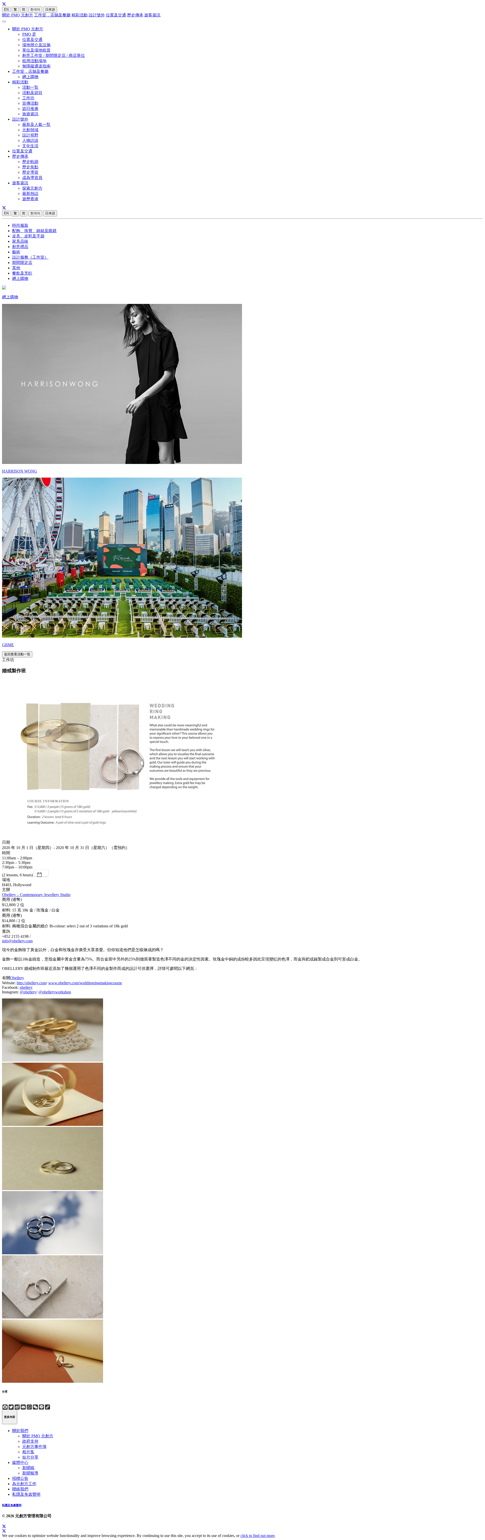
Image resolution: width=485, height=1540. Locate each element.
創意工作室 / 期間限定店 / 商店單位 (53, 55)
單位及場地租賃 (36, 50)
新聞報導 (30, 1473)
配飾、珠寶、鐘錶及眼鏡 (34, 231)
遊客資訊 (152, 15)
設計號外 (97, 15)
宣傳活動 (30, 103)
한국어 (35, 9)
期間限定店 (22, 262)
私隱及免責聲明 (26, 1494)
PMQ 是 (29, 34)
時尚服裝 (20, 225)
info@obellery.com (17, 941)
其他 (16, 268)
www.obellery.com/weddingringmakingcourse (85, 983)
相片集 (28, 1452)
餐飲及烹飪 (22, 273)
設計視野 (30, 135)
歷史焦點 (30, 167)
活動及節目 (32, 93)
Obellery (17, 978)
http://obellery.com (31, 983)
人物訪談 (30, 140)
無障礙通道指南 (36, 66)
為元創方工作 (24, 1484)
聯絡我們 (20, 1489)
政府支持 (30, 1441)
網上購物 (30, 77)
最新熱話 (30, 193)
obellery (26, 987)
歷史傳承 (135, 15)
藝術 (16, 252)
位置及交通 (116, 15)
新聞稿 (28, 1468)
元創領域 (30, 130)
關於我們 (20, 1431)
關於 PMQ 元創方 (17, 15)
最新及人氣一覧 (36, 124)
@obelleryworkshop (54, 992)
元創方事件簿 (34, 1446)
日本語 (50, 9)
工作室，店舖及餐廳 (52, 15)
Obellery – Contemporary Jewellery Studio (36, 894)
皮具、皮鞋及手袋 (28, 236)
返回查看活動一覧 (17, 654)
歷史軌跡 (30, 162)
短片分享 (30, 1457)
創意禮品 (20, 246)
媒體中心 (20, 1462)
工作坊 (28, 98)
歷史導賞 (30, 172)
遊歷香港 (30, 199)
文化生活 (30, 146)
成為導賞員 (32, 177)
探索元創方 (32, 188)
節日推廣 (30, 108)
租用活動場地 (34, 61)
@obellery (28, 992)
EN (6, 9)
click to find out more (257, 1535)
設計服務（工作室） (30, 257)
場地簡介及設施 (36, 45)
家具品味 (20, 241)
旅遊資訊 (30, 114)
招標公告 (20, 1478)
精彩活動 (79, 15)
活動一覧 (30, 87)
